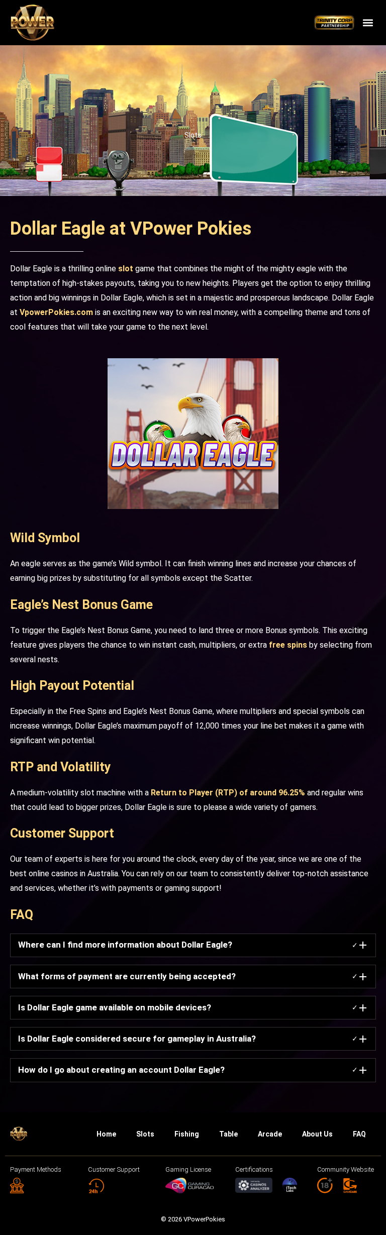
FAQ (359, 1134)
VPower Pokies (190, 228)
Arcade (270, 1134)
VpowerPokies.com (56, 312)
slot (125, 268)
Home (106, 1134)
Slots (193, 135)
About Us (317, 1134)
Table (228, 1134)
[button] (367, 23)
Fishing (186, 1134)
